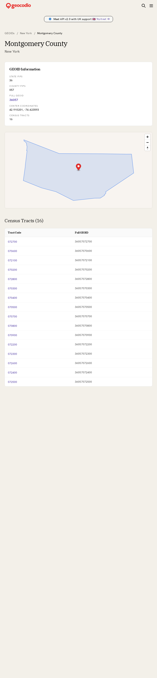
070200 (12, 269)
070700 (12, 316)
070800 (12, 326)
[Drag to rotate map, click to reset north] (147, 148)
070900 (12, 335)
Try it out (101, 19)
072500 (12, 382)
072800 (12, 279)
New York (26, 33)
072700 (12, 241)
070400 (12, 298)
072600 (12, 363)
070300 (12, 288)
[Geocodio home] (24, 6)
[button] (78, 167)
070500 (12, 307)
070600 (12, 251)
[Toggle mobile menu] (151, 5)
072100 (12, 260)
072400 (12, 372)
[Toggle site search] (143, 5)
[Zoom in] (147, 137)
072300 (12, 354)
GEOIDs (10, 33)
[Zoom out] (147, 142)
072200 (12, 344)
